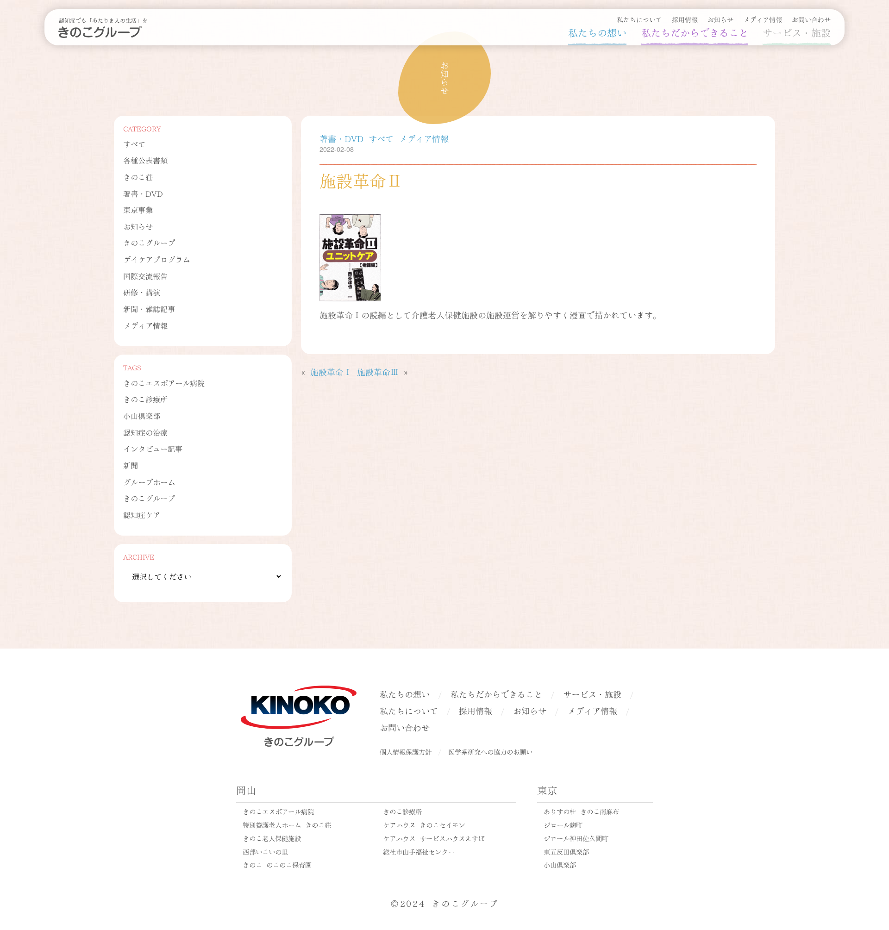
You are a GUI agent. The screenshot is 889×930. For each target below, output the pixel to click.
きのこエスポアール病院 (164, 382)
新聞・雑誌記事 (149, 308)
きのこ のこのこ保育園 (277, 864)
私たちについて (639, 19)
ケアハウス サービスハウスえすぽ (433, 838)
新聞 (130, 465)
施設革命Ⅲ (378, 371)
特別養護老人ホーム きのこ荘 (287, 824)
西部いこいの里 (265, 851)
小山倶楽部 (141, 415)
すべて (134, 143)
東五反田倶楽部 (566, 851)
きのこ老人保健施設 (272, 838)
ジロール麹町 (563, 824)
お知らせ (720, 19)
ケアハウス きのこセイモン (424, 824)
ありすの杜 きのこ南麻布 (581, 811)
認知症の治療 (145, 432)
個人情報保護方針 (406, 751)
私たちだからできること (694, 32)
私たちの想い (597, 32)
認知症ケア (141, 514)
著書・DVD (143, 193)
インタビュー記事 (152, 448)
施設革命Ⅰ (331, 371)
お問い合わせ (811, 19)
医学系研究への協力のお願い (490, 751)
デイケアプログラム (156, 259)
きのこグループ (149, 242)
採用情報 (685, 19)
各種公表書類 (145, 160)
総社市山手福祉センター (418, 851)
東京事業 (138, 209)
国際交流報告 (145, 275)
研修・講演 (141, 291)
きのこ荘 (138, 176)
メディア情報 (762, 19)
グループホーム (149, 481)
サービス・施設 (797, 32)
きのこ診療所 (145, 398)
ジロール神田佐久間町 (576, 838)
